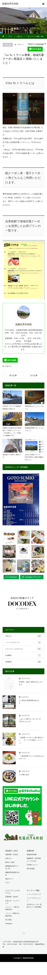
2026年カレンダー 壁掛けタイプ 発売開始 (34, 906)
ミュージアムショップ (34, 899)
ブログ (7, 883)
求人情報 (8, 920)
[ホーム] (3, 35)
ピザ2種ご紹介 (24, 775)
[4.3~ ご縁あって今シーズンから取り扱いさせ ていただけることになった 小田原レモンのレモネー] (9, 566)
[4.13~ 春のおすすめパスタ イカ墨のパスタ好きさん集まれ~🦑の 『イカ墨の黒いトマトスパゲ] (23, 551)
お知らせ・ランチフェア (12, 902)
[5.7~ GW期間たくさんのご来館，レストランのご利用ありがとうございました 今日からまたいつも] (9, 537)
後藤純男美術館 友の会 (12, 873)
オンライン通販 (33, 890)
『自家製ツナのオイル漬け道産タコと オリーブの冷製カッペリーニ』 (31, 740)
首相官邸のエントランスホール (34, 407)
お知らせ (8, 45)
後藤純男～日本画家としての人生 (34, 859)
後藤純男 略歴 (32, 854)
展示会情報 (31, 869)
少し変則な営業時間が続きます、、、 (29, 702)
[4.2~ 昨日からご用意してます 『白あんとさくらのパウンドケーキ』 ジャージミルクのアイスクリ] (23, 566)
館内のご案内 (10, 862)
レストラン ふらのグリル (22, 649)
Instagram (8, 923)
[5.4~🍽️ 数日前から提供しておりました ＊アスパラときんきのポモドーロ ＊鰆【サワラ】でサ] (23, 537)
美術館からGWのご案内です (12, 456)
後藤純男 (30, 851)
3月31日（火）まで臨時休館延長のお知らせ (12, 407)
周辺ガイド (9, 879)
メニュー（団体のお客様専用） (12, 914)
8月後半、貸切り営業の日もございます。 (31, 683)
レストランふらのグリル (12, 891)
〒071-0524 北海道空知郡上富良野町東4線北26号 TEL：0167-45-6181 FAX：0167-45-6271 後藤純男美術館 (23, 944)
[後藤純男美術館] (19, 3)
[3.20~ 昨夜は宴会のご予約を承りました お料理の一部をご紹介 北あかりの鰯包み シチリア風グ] (37, 566)
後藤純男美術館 (28, 958)
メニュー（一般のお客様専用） (12, 908)
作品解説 (22, 655)
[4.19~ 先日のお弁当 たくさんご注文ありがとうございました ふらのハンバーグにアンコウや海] (37, 537)
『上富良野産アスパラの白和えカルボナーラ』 (31, 757)
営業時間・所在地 (11, 854)
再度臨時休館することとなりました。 (34, 429)
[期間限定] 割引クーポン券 (12, 867)
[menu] (43, 3)
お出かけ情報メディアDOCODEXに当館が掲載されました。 (34, 457)
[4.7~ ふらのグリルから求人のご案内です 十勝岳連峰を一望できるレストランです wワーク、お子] (37, 551)
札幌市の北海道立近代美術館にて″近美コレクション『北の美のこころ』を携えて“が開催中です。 (12, 431)
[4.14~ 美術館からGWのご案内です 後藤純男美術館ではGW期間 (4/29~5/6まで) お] (9, 551)
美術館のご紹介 (11, 851)
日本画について (32, 865)
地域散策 (22, 662)
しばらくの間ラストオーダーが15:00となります (30, 720)
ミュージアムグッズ (22, 642)
